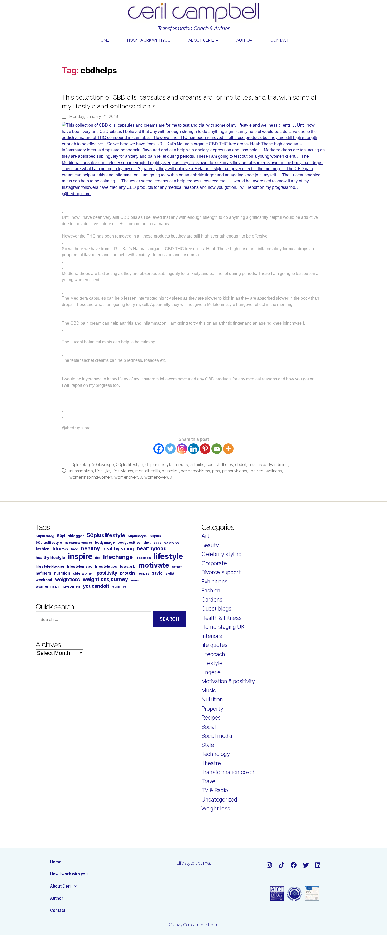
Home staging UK (223, 627)
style (157, 573)
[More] (228, 448)
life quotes (214, 645)
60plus (155, 536)
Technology (215, 754)
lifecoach (143, 558)
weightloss (67, 579)
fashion (42, 549)
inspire (80, 556)
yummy (119, 586)
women (136, 580)
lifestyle (102, 470)
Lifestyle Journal (193, 863)
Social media (216, 736)
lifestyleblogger (50, 566)
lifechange (117, 556)
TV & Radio (214, 790)
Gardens (211, 599)
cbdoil (240, 464)
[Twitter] (170, 448)
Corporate (214, 563)
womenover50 (128, 477)
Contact (279, 40)
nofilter (177, 566)
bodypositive (129, 542)
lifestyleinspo (79, 566)
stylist (170, 573)
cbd (210, 464)
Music (208, 690)
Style (207, 745)
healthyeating (118, 548)
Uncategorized (219, 799)
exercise (172, 542)
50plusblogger (70, 536)
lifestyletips (122, 470)
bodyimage (105, 542)
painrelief (170, 470)
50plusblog (79, 464)
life (97, 558)
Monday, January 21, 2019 (93, 116)
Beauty (210, 545)
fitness (60, 548)
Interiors (211, 636)
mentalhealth (147, 470)
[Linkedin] (193, 448)
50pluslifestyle (129, 464)
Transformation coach (228, 772)
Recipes (211, 717)
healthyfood (151, 548)
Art (205, 536)
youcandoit (96, 586)
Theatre (211, 763)
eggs (157, 543)
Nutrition (212, 699)
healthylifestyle (50, 557)
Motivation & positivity (228, 681)
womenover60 (158, 477)
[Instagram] (182, 448)
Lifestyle (211, 663)
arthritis (197, 464)
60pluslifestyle (158, 464)
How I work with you (148, 40)
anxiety (181, 464)
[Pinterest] (205, 448)
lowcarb (128, 566)
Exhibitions (214, 581)
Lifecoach (213, 654)
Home (103, 40)
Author (244, 40)
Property (212, 708)
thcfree (256, 470)
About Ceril (200, 40)
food (74, 549)
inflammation (81, 470)
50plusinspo (103, 464)
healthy (90, 548)
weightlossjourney (105, 579)
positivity (107, 573)
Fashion (210, 590)
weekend (44, 579)
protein (127, 573)
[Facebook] (158, 448)
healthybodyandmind (268, 464)
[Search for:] (92, 620)
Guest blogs (216, 608)
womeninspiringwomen (90, 477)
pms (216, 470)
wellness (274, 470)
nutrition (62, 573)
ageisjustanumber (78, 543)
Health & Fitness (221, 618)
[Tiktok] (281, 865)
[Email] (216, 448)
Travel (208, 781)
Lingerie (211, 672)
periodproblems (195, 470)
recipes (143, 573)
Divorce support (221, 572)
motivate (153, 565)
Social (208, 727)
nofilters (43, 573)
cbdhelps (224, 464)
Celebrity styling (221, 554)
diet (147, 542)
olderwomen (83, 573)
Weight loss (215, 808)
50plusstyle (137, 536)
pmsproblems (234, 470)
